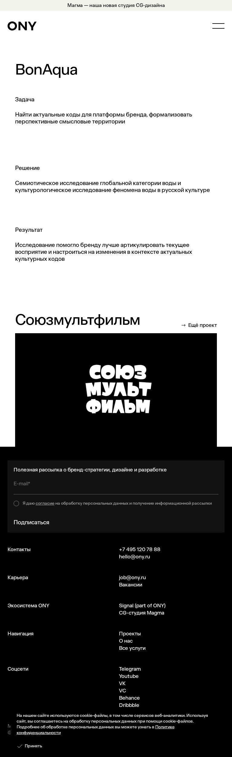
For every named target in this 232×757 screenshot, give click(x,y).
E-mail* (22, 484)
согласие (45, 503)
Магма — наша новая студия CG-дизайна (116, 5)
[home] (22, 25)
